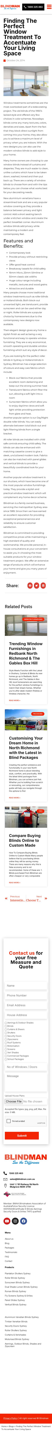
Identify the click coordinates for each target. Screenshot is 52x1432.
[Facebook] (23, 1221)
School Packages (15, 1059)
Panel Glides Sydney (15, 1300)
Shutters (11, 1032)
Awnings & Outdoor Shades (20, 1023)
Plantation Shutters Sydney (18, 1273)
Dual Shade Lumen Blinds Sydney (21, 1287)
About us (9, 1239)
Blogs (11, 1426)
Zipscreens (12, 1039)
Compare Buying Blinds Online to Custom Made (25, 840)
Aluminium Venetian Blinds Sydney (22, 1317)
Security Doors (14, 1036)
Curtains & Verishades (15, 1334)
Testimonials (11, 1252)
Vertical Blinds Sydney (15, 1304)
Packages (9, 1247)
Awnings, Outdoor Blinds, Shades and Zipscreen (23, 1345)
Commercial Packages (18, 1056)
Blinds (10, 1026)
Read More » (14, 700)
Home (4, 1426)
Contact (8, 1261)
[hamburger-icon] (49, 7)
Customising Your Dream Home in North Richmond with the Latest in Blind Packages (26, 748)
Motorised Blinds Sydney (17, 1339)
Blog (7, 1243)
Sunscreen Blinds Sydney (17, 1282)
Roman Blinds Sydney (15, 1291)
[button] (30, 585)
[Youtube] (6, 1221)
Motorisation (13, 1046)
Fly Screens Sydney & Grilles (19, 1295)
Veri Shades (13, 1052)
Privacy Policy (10, 1418)
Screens (11, 1049)
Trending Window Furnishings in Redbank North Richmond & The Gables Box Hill (26, 653)
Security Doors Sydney (16, 1326)
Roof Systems (14, 1042)
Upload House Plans (15, 1096)
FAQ (7, 1256)
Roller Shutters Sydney (16, 1330)
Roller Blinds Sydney (15, 1278)
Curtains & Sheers (16, 1029)
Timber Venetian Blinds (16, 1321)
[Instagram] (15, 1221)
